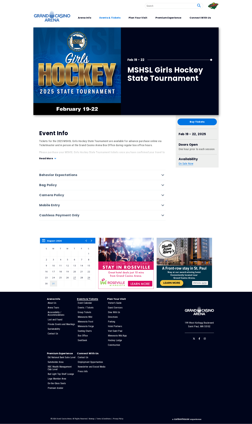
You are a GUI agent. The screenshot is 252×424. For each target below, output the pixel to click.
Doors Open (188, 144)
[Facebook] (199, 338)
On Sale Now (186, 163)
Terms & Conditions (103, 419)
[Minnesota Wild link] (213, 10)
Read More (46, 158)
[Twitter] (194, 338)
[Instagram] (205, 338)
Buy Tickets (197, 121)
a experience (186, 419)
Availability (188, 159)
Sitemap (91, 419)
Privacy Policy (118, 419)
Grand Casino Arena (52, 16)
